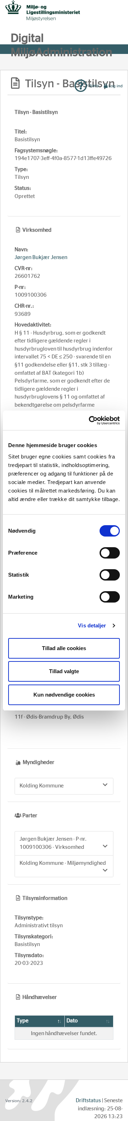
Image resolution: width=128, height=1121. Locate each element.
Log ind (115, 86)
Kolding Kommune (42, 785)
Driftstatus (88, 1100)
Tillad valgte (64, 671)
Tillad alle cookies (64, 648)
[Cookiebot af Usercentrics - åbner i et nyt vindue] (90, 420)
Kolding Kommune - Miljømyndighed (63, 863)
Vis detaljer (92, 625)
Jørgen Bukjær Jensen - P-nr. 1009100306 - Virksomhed (53, 843)
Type (22, 1020)
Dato (72, 1020)
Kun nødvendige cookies (64, 695)
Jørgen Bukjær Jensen (41, 257)
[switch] (110, 553)
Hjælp (93, 85)
